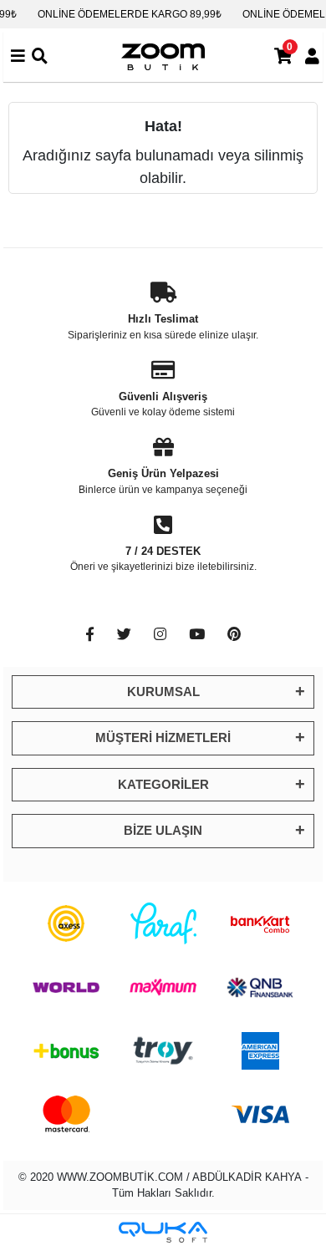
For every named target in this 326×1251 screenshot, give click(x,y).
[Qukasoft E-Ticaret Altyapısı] (163, 1232)
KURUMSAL (163, 691)
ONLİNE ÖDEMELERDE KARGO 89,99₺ (130, 14)
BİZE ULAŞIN (163, 830)
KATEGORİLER (163, 784)
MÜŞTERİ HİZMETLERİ (163, 737)
